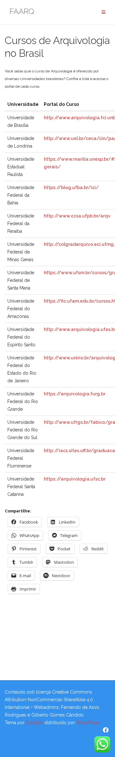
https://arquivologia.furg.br (74, 393)
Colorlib (34, 722)
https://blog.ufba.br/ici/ (71, 187)
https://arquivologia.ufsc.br (74, 478)
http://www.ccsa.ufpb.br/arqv (77, 215)
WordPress (88, 722)
